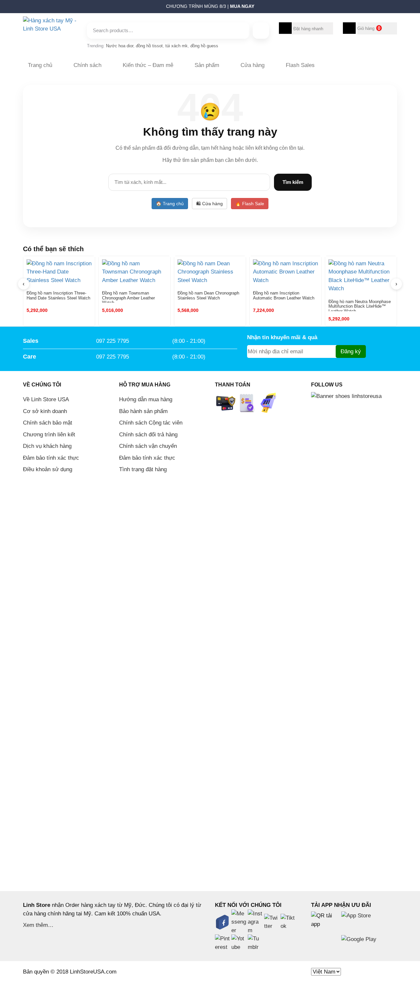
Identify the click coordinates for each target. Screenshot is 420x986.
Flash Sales (300, 65)
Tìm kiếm (293, 182)
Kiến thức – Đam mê (148, 65)
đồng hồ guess (204, 45)
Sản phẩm (207, 65)
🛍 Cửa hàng (209, 203)
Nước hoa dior (119, 45)
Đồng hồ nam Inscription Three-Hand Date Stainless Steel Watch (58, 295)
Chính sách (87, 65)
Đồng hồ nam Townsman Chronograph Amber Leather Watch (128, 297)
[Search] (261, 30)
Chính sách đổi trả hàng (148, 434)
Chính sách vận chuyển (148, 446)
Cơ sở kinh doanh (45, 411)
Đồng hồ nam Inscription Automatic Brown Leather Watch (283, 295)
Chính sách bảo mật (47, 423)
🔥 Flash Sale (249, 203)
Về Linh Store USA (46, 399)
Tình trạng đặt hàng (143, 469)
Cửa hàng (252, 65)
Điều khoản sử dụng (47, 469)
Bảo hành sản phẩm (143, 411)
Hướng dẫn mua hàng (145, 399)
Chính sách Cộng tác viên (150, 423)
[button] (20, 8)
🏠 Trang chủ (170, 203)
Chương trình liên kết (49, 434)
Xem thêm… (38, 925)
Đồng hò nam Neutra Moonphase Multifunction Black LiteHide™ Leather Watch (359, 305)
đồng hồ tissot (149, 45)
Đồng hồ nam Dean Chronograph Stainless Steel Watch (208, 295)
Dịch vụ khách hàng (47, 446)
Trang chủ (40, 65)
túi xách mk (176, 45)
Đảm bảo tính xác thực (51, 458)
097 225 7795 (112, 341)
